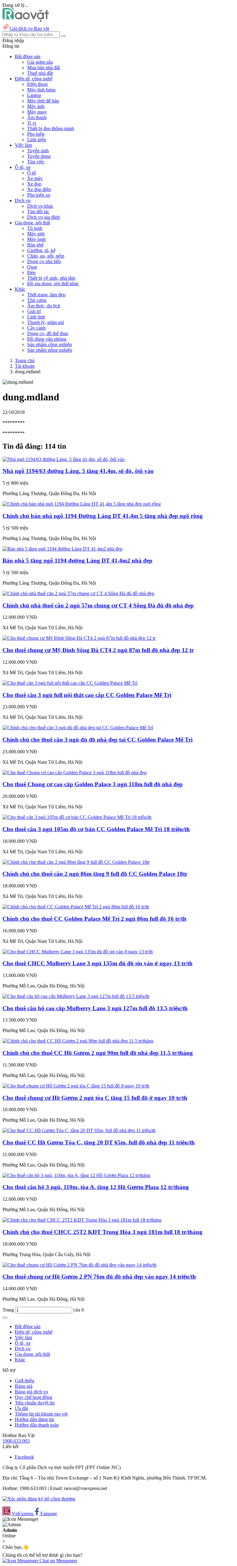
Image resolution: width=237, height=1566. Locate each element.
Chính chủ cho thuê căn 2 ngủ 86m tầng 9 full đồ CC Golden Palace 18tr (94, 874)
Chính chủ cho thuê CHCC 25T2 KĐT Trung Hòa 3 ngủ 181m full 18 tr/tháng (102, 1232)
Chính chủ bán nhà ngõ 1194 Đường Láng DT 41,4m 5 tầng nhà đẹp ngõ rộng (102, 516)
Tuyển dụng (39, 156)
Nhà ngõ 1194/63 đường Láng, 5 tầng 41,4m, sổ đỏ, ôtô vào (78, 471)
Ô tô (31, 172)
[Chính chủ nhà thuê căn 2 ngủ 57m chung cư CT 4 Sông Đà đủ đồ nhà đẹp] (78, 593)
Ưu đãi (21, 1408)
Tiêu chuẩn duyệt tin (35, 1402)
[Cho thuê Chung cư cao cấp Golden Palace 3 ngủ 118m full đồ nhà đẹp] (74, 772)
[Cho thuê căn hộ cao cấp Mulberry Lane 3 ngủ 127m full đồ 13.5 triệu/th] (75, 996)
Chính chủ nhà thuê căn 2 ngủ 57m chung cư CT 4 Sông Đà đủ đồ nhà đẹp (98, 605)
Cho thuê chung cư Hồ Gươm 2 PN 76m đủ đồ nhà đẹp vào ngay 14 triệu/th (99, 1276)
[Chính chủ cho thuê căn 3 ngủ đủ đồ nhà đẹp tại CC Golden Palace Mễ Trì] (77, 727)
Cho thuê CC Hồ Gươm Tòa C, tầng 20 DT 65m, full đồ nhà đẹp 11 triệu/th (98, 1142)
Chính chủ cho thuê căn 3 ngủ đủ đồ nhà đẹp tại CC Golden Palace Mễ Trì (97, 739)
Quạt (32, 267)
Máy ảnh (35, 106)
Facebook (24, 1457)
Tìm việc (35, 161)
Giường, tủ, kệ (41, 250)
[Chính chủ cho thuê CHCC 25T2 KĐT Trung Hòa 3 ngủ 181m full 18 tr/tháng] (81, 1220)
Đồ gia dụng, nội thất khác (53, 283)
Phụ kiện (35, 134)
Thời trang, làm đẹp (46, 294)
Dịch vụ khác (40, 206)
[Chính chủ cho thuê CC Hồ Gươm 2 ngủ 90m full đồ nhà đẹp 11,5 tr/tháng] (77, 1040)
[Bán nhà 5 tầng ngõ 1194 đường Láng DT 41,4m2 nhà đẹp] (62, 548)
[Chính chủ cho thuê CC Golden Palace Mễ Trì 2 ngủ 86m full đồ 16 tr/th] (75, 906)
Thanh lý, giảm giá (45, 322)
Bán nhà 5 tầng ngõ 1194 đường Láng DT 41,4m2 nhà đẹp (77, 560)
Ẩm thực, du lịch (43, 305)
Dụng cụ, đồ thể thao (47, 333)
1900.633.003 (16, 1441)
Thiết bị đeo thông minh (50, 128)
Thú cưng (36, 300)
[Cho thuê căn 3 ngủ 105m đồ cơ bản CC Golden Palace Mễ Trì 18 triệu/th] (77, 817)
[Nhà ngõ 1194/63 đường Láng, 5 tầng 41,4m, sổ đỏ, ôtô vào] (63, 459)
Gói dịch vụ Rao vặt (29, 28)
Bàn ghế (35, 244)
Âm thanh (37, 117)
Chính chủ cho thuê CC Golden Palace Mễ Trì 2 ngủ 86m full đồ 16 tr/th (94, 918)
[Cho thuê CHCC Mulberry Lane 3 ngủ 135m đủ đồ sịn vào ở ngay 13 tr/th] (77, 951)
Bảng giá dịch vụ (31, 1391)
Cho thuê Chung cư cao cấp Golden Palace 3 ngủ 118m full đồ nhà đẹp (92, 784)
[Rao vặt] (25, 20)
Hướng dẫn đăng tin (34, 1419)
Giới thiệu (24, 1380)
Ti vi (31, 123)
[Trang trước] (4, 1318)
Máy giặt (35, 233)
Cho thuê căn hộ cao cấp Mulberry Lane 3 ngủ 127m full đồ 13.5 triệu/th (95, 1008)
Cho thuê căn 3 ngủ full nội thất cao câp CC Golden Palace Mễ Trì (86, 695)
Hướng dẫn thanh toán (37, 1425)
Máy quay (37, 111)
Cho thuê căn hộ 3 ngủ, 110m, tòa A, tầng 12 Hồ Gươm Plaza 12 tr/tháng (95, 1187)
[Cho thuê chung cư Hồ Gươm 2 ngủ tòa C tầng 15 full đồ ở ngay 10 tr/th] (75, 1085)
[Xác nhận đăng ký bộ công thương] (38, 1498)
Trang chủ (25, 360)
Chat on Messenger (57, 1560)
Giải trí (34, 311)
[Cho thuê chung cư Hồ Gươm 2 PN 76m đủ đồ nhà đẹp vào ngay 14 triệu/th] (79, 1265)
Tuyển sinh (38, 150)
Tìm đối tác (38, 211)
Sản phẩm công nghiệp (49, 344)
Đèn (31, 272)
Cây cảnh (36, 327)
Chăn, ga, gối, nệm (45, 255)
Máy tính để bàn (43, 100)
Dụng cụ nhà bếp (44, 261)
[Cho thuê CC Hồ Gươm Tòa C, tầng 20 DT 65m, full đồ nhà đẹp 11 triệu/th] (79, 1130)
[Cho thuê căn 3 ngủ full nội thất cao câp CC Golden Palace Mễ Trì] (69, 683)
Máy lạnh (36, 239)
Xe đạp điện (39, 189)
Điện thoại (37, 84)
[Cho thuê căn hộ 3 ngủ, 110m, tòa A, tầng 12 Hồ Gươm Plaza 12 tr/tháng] (76, 1175)
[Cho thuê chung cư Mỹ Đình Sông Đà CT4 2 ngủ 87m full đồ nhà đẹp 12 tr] (79, 638)
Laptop (34, 95)
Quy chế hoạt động (33, 1397)
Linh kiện (36, 139)
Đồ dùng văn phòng (46, 339)
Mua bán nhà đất (43, 67)
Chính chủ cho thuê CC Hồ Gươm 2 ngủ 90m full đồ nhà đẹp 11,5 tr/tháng (97, 1053)
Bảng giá (23, 1386)
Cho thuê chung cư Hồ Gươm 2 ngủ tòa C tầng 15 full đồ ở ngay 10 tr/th (94, 1098)
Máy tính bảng (41, 89)
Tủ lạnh (34, 228)
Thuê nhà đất (40, 73)
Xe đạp (34, 183)
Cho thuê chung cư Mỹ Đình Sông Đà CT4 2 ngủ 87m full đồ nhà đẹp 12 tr (98, 650)
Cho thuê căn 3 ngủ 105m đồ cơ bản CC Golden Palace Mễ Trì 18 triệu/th (96, 829)
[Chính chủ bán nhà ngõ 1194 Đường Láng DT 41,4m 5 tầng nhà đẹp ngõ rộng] (81, 504)
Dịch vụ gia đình (43, 217)
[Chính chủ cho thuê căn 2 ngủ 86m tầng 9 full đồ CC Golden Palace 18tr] (76, 862)
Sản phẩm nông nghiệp (49, 350)
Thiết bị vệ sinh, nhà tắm (51, 278)
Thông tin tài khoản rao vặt (41, 1413)
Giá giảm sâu (40, 62)
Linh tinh (36, 316)
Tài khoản (25, 366)
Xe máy (35, 178)
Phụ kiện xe (38, 195)
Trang (8, 1309)
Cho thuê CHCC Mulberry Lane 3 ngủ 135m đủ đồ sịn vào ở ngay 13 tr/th (97, 963)
